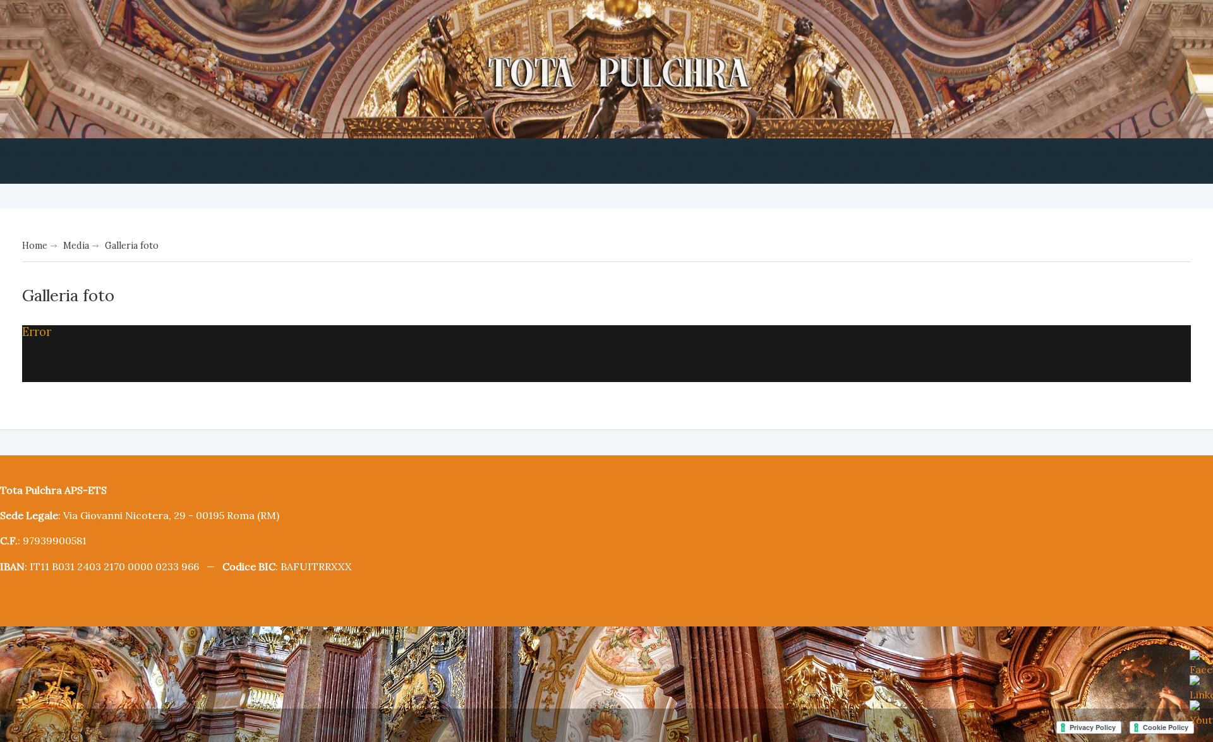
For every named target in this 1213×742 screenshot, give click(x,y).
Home (34, 244)
